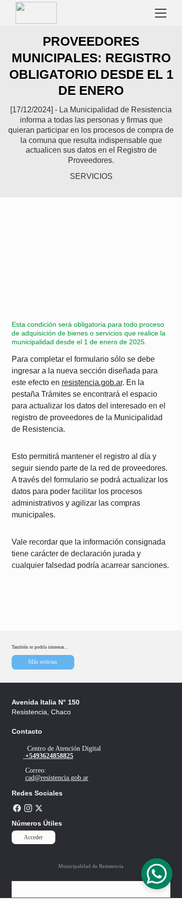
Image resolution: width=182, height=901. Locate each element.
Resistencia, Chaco (41, 712)
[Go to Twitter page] (39, 808)
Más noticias (42, 661)
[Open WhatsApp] (156, 873)
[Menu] (160, 13)
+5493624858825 (49, 756)
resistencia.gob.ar (92, 382)
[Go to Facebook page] (17, 808)
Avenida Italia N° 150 (46, 702)
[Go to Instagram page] (28, 808)
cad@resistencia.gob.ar (56, 777)
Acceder (33, 837)
